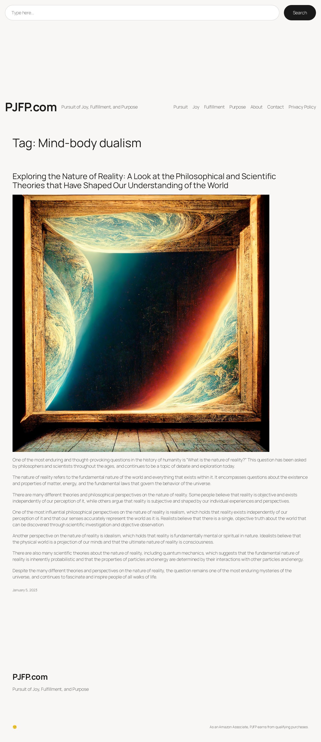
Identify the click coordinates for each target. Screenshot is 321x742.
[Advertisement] (160, 60)
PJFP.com (31, 107)
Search (300, 13)
